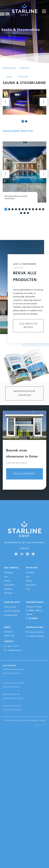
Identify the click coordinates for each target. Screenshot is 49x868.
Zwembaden (8, 573)
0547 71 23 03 (12, 646)
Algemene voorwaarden (29, 720)
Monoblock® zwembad (11, 673)
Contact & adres (10, 607)
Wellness (7, 581)
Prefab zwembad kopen (11, 687)
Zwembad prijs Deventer (11, 706)
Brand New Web (40, 725)
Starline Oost (9, 68)
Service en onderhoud (12, 611)
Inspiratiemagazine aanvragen (24, 393)
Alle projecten (31, 585)
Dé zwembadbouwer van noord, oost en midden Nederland (24, 545)
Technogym (8, 593)
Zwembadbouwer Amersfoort (13, 683)
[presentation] (5, 102)
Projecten (24, 68)
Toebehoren (8, 589)
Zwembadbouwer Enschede (13, 698)
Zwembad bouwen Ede (11, 694)
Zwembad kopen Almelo (12, 710)
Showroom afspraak (35, 632)
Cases (28, 589)
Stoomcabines (9, 585)
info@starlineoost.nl (14, 650)
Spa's (6, 577)
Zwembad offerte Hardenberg (13, 669)
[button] (22, 121)
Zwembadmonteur (11, 615)
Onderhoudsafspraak (36, 636)
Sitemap (43, 720)
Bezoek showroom (24, 474)
